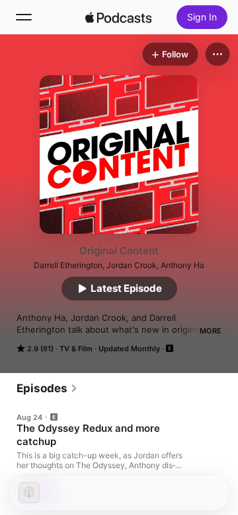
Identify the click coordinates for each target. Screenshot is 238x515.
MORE (210, 330)
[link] (47, 388)
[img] (118, 17)
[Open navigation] (23, 17)
